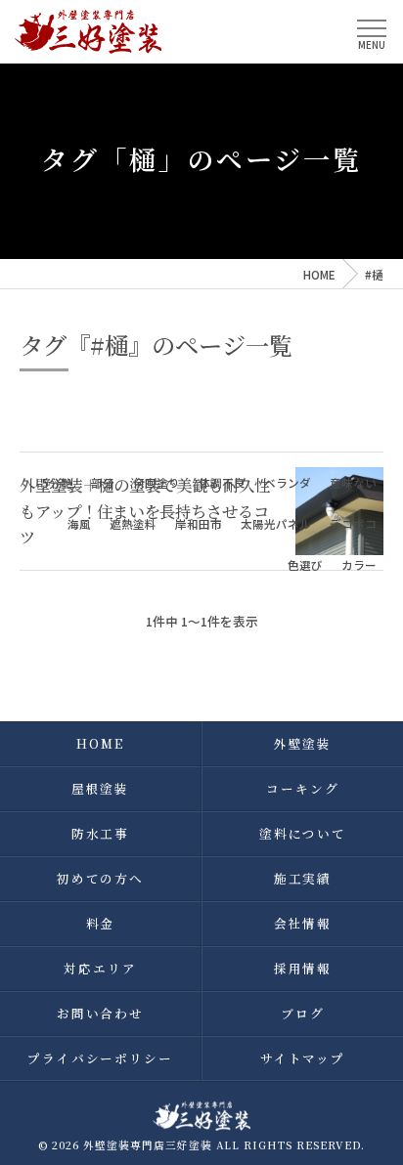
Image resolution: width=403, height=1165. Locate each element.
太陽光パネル (276, 524)
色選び (305, 565)
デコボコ (353, 524)
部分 (102, 483)
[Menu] (371, 31)
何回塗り (156, 483)
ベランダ (287, 483)
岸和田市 (198, 524)
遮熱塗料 (133, 524)
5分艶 (57, 483)
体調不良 (222, 483)
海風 (79, 524)
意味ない (353, 483)
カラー (359, 565)
